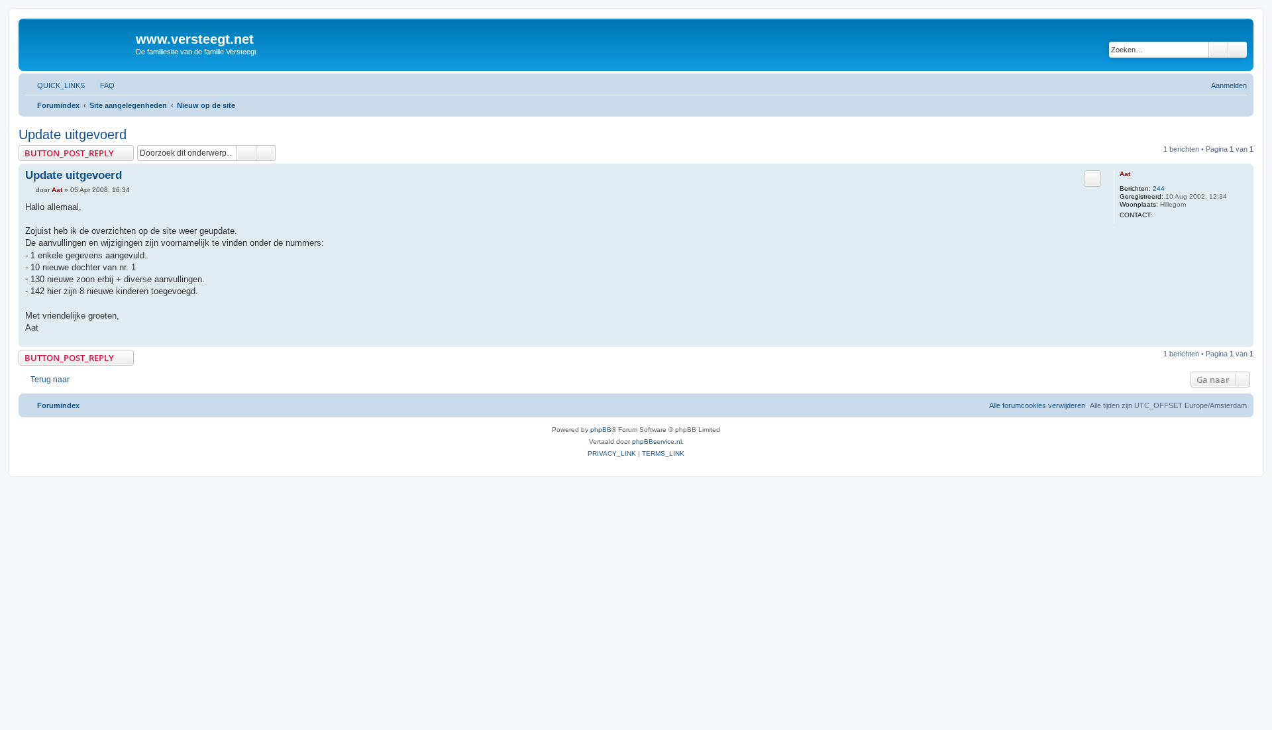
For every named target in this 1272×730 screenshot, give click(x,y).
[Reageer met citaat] (1092, 178)
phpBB (600, 429)
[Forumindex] (79, 43)
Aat (1125, 174)
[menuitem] (101, 85)
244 (1159, 188)
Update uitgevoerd (73, 134)
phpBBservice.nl (657, 441)
